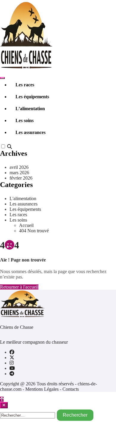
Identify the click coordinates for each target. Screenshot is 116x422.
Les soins (24, 120)
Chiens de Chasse (16, 327)
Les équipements (32, 96)
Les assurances (30, 132)
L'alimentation (23, 198)
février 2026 (21, 177)
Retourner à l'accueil (19, 286)
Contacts (70, 389)
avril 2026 (19, 167)
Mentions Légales (42, 389)
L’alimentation (30, 108)
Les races (24, 84)
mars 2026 (19, 172)
